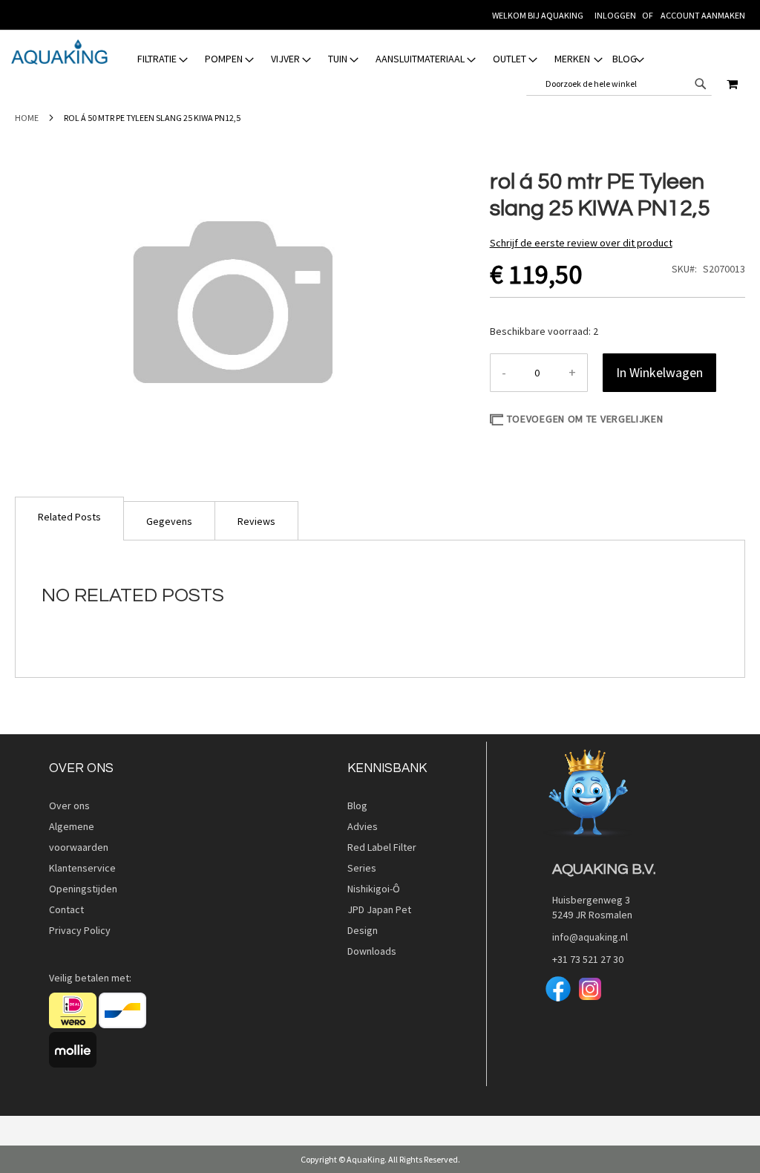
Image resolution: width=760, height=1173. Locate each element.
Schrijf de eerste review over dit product (581, 242)
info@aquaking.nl (585, 937)
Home (27, 117)
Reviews (256, 521)
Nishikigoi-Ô (373, 888)
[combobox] (619, 84)
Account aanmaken (703, 15)
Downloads (371, 951)
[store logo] (59, 52)
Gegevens (169, 521)
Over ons (69, 805)
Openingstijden (83, 888)
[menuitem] (163, 59)
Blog (357, 805)
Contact (66, 909)
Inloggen (615, 15)
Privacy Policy (80, 930)
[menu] (390, 59)
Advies (362, 826)
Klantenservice (82, 868)
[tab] (390, 59)
